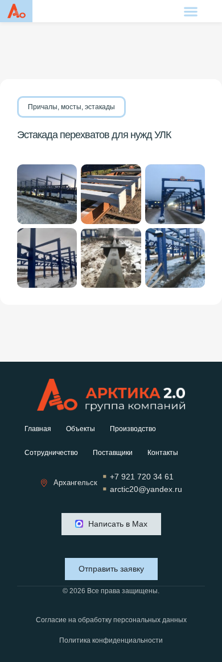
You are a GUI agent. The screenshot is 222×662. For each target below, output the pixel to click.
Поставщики (113, 453)
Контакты (162, 453)
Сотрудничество (51, 453)
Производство (133, 429)
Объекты (80, 429)
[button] (191, 11)
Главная (37, 429)
